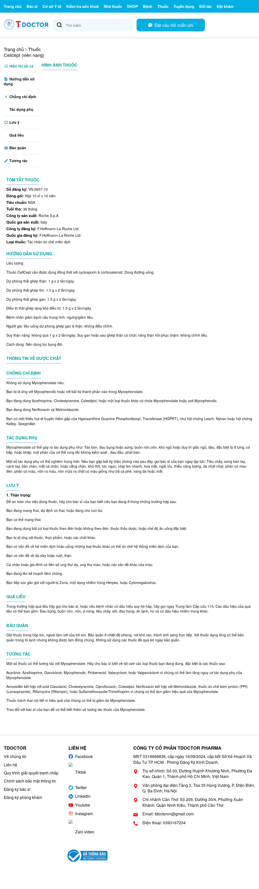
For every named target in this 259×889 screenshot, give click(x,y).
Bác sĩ (32, 6)
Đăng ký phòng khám (23, 797)
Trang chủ (12, 6)
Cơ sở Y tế (51, 6)
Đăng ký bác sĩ (17, 789)
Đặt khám (225, 6)
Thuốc (162, 6)
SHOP (132, 6)
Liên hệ (10, 765)
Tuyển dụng (184, 6)
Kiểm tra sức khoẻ (82, 6)
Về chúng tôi (15, 756)
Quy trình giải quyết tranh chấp (31, 773)
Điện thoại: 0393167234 (164, 823)
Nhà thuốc (113, 6)
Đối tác (205, 6)
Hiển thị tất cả (20, 66)
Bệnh (147, 6)
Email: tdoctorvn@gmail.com (168, 814)
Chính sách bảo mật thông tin (30, 781)
